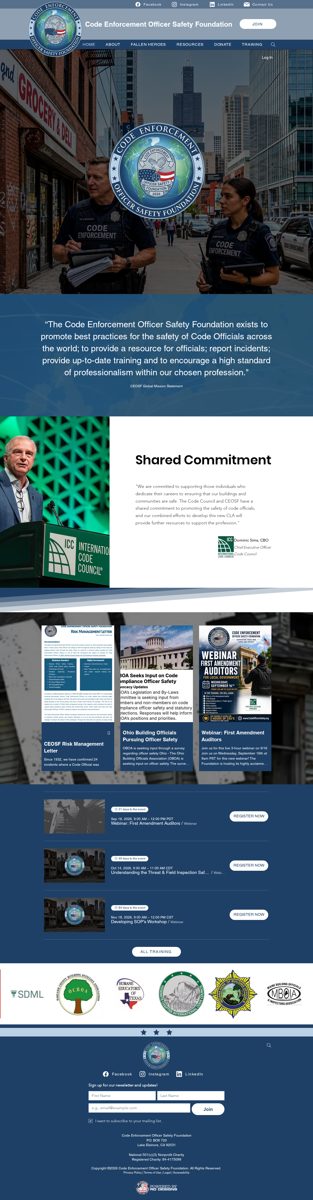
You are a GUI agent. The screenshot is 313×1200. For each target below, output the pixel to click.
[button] (113, 44)
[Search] (271, 44)
